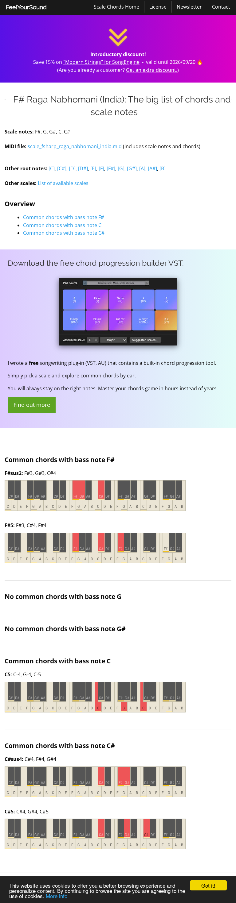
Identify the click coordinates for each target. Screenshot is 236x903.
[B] (162, 168)
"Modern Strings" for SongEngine (101, 62)
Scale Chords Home (116, 6)
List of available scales (63, 183)
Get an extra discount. (151, 70)
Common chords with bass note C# (63, 233)
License (158, 6)
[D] (72, 168)
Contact (221, 6)
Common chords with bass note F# (63, 217)
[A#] (152, 168)
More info (56, 896)
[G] (121, 168)
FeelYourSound (26, 7)
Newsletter (189, 6)
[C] (52, 168)
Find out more (32, 404)
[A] (142, 168)
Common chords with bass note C (62, 225)
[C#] (61, 168)
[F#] (111, 168)
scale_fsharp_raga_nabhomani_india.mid (75, 146)
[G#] (132, 168)
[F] (101, 168)
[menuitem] (26, 7)
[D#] (83, 168)
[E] (93, 168)
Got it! (208, 885)
